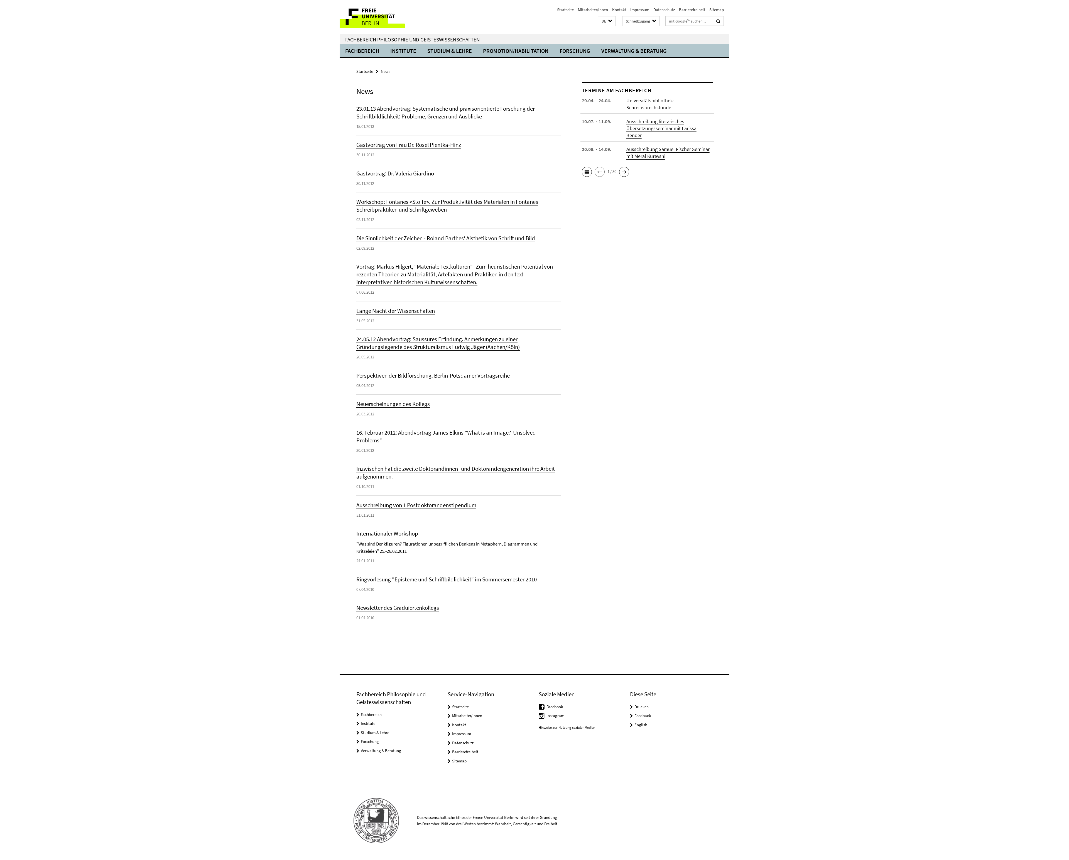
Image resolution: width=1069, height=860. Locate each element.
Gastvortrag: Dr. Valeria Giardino (395, 173)
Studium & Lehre (449, 50)
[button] (607, 21)
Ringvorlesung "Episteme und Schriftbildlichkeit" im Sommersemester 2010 (446, 579)
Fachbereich (362, 50)
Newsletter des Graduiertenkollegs (397, 607)
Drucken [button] (641, 706)
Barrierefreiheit (692, 9)
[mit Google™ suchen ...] (718, 21)
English (640, 724)
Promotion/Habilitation (515, 50)
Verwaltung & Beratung (634, 50)
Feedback (642, 715)
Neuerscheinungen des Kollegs (393, 404)
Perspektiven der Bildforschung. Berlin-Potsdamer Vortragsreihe (433, 375)
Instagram (555, 715)
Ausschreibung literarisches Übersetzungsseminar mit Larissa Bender (661, 128)
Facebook (554, 706)
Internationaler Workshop (387, 533)
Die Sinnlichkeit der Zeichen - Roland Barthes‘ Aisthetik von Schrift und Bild (445, 238)
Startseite (565, 9)
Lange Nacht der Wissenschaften (395, 310)
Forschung (575, 50)
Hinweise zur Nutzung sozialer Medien (567, 727)
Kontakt (619, 9)
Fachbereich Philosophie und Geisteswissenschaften (412, 39)
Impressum (639, 9)
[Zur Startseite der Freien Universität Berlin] (386, 17)
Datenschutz (664, 9)
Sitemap (716, 9)
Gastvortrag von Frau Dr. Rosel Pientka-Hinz (408, 144)
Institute (403, 50)
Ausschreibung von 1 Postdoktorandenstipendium (416, 505)
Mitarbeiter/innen (593, 9)
